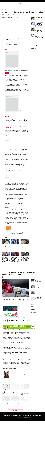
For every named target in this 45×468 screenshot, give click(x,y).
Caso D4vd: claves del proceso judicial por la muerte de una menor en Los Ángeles (5, 403)
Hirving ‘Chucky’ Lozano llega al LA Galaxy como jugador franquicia (5, 247)
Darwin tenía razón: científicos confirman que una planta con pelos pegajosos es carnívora (39, 30)
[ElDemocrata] (22, 4)
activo (7, 116)
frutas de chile (10, 329)
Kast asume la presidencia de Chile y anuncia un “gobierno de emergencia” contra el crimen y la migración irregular (15, 404)
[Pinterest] (2, 45)
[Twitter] (2, 41)
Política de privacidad (34, 309)
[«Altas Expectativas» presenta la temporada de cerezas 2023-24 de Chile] (15, 288)
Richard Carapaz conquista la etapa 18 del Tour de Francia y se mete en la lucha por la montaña (6, 259)
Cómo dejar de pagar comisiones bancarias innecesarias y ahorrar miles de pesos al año (15, 391)
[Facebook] (2, 39)
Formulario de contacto (34, 45)
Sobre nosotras (33, 312)
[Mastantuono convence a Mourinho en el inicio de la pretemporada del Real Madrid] (25, 241)
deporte (17, 14)
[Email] (2, 47)
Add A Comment (15, 410)
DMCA (32, 44)
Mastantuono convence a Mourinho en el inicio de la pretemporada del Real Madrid (25, 247)
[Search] (43, 7)
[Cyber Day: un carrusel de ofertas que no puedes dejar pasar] (25, 398)
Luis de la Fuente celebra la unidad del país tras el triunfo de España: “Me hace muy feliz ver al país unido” (15, 259)
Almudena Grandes (6, 14)
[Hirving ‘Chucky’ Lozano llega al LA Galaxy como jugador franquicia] (6, 241)
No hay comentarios (22, 14)
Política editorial (33, 48)
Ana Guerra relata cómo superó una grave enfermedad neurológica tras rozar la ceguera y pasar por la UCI (25, 392)
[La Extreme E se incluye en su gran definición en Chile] (15, 26)
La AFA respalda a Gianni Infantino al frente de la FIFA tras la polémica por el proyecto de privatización (15, 247)
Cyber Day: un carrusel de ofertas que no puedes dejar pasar (25, 403)
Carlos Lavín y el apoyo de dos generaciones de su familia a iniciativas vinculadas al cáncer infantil (39, 36)
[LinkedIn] (2, 43)
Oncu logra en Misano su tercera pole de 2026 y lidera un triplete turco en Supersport (25, 259)
